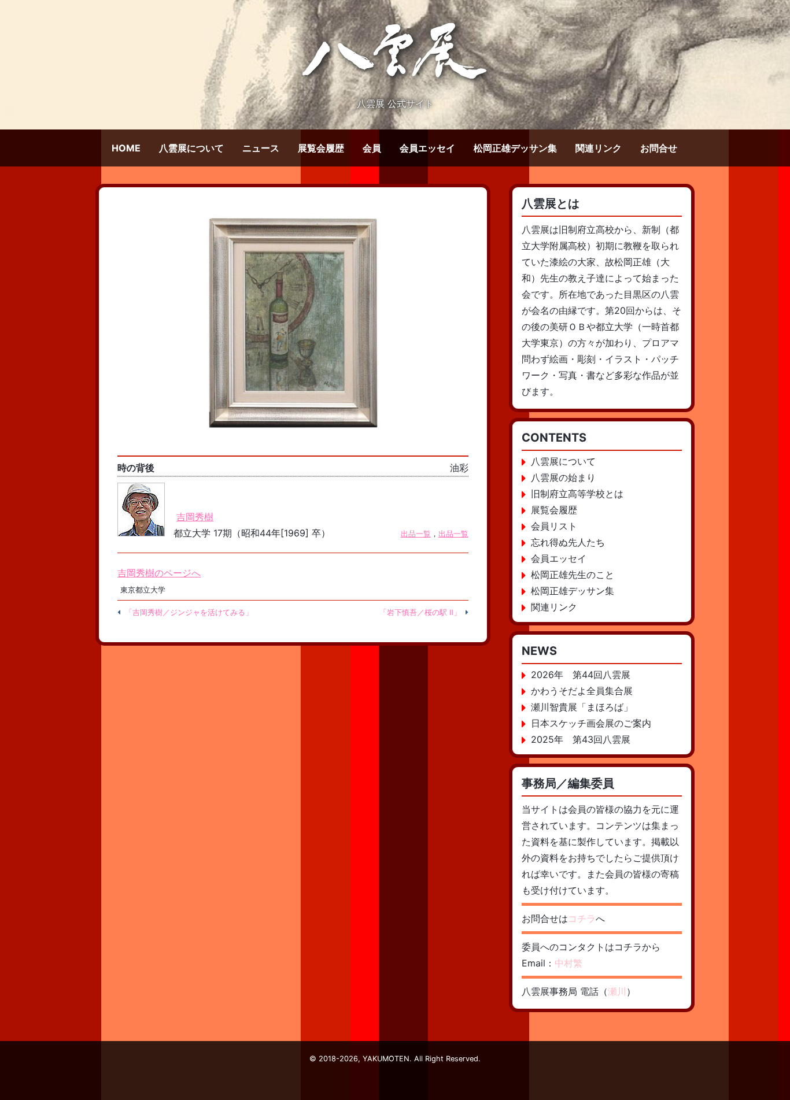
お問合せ (658, 148)
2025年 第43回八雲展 (580, 739)
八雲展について (191, 148)
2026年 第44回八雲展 (580, 674)
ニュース (260, 148)
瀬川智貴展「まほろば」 (582, 707)
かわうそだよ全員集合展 (582, 691)
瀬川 (617, 991)
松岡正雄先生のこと (572, 574)
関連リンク (598, 148)
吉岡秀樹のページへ (159, 573)
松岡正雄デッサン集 (515, 148)
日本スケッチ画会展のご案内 (591, 723)
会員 (372, 148)
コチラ (582, 918)
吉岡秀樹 (194, 517)
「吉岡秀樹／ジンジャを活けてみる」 (189, 612)
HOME (126, 148)
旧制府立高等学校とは (577, 493)
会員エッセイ (427, 148)
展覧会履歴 (321, 148)
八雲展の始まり (563, 477)
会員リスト (554, 526)
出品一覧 (416, 533)
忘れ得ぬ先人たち (568, 542)
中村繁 (568, 963)
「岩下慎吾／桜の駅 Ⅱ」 (420, 612)
